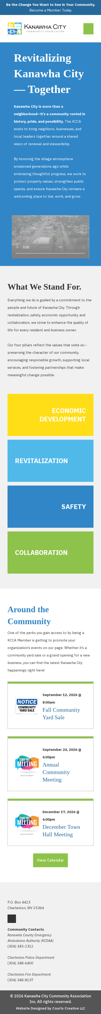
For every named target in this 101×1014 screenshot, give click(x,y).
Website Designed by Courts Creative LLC (50, 1008)
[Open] (88, 28)
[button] (50, 237)
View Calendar (50, 860)
